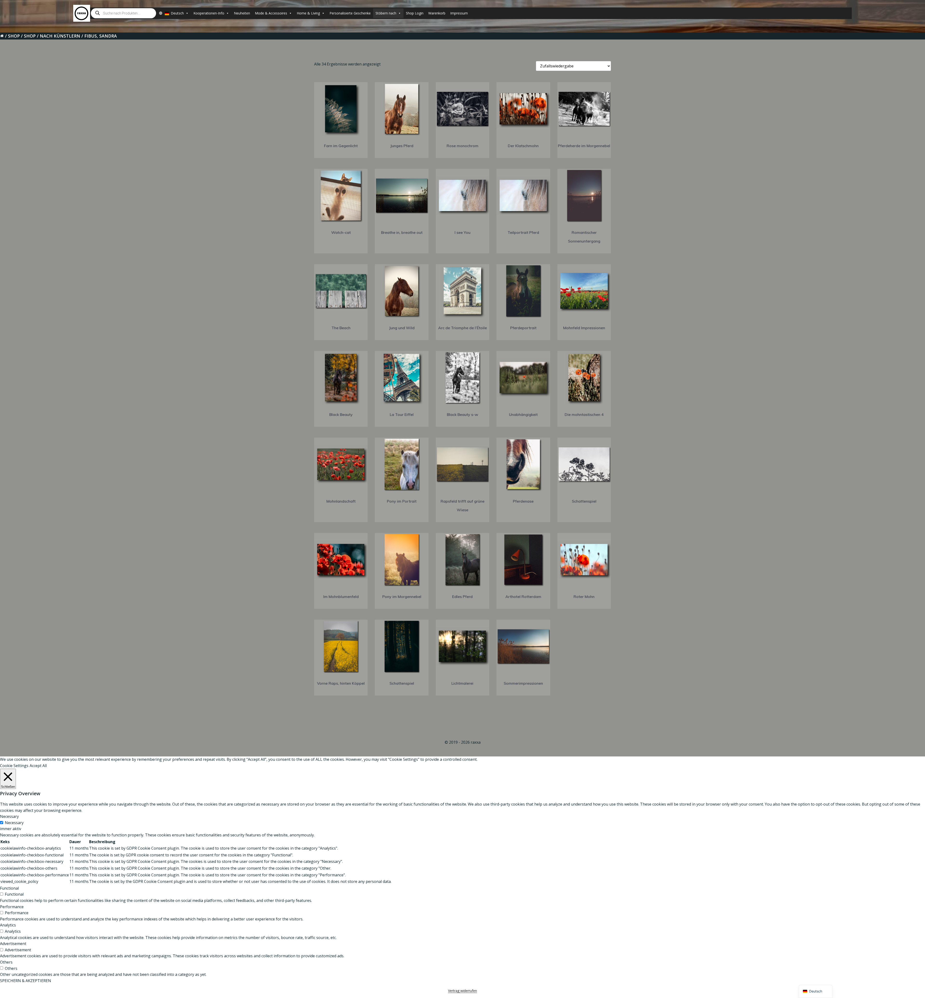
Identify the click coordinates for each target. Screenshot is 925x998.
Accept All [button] (38, 765)
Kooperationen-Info (208, 13)
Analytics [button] (8, 925)
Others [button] (6, 962)
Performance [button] (12, 906)
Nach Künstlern (60, 36)
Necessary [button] (9, 816)
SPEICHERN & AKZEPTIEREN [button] (25, 980)
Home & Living (308, 13)
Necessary (14, 822)
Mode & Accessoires (271, 13)
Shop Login (414, 13)
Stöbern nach (386, 13)
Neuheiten (242, 13)
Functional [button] (9, 888)
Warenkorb (436, 13)
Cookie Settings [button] (14, 765)
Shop (14, 36)
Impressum (459, 13)
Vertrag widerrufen (462, 990)
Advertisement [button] (13, 943)
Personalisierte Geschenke (350, 13)
